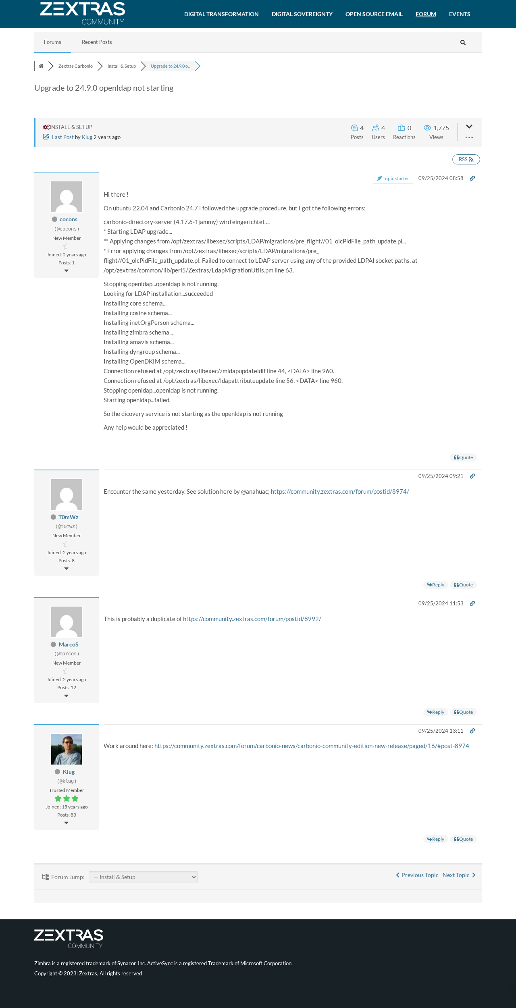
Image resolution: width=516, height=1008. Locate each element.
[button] (221, 14)
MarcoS (69, 644)
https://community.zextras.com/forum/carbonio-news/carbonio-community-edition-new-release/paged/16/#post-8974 (311, 745)
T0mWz (68, 516)
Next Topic (457, 874)
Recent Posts (97, 42)
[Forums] (41, 66)
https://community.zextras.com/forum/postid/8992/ (252, 618)
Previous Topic (419, 874)
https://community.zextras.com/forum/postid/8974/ (340, 491)
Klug (87, 137)
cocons (68, 219)
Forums (52, 42)
